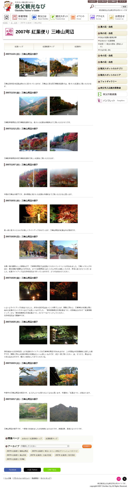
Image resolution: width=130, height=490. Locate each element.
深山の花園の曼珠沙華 (108, 37)
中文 (102, 1)
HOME (7, 17)
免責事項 (35, 478)
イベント (79, 17)
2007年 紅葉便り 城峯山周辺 (17, 451)
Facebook (12, 470)
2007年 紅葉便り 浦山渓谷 (16, 455)
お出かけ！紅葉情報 (107, 41)
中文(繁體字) (112, 1)
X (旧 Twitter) (32, 470)
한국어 (122, 1)
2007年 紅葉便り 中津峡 (16, 459)
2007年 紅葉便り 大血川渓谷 (40, 455)
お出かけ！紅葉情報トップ (32, 438)
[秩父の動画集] (112, 95)
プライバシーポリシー (21, 478)
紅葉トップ (19, 47)
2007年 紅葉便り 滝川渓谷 (65, 455)
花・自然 (14, 23)
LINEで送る (52, 470)
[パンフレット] (112, 102)
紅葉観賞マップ (48, 47)
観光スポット (59, 17)
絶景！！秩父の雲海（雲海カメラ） (111, 45)
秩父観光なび (24, 6)
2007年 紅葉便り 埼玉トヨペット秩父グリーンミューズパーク (55, 451)
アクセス (98, 17)
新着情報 (20, 17)
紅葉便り (78, 47)
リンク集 (7, 478)
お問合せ (117, 17)
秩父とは (40, 17)
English (93, 1)
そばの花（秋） (106, 50)
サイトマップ (46, 478)
